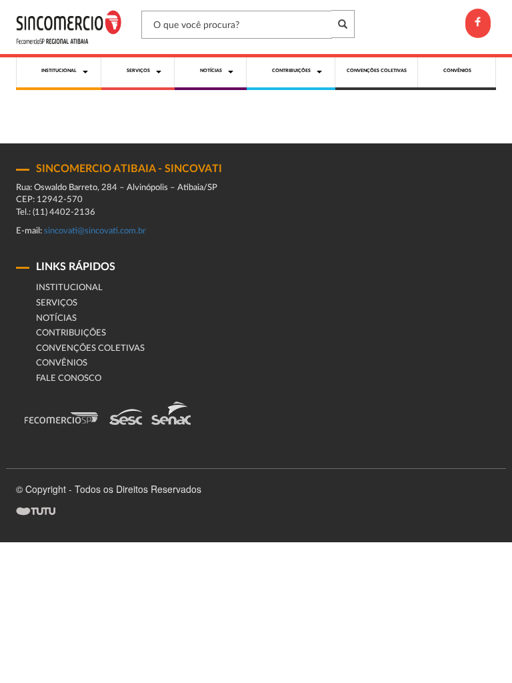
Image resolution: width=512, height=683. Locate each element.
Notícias (56, 318)
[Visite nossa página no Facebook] (478, 23)
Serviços (56, 303)
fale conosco (68, 378)
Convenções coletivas (90, 348)
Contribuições (71, 333)
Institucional (69, 287)
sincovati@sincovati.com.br (95, 231)
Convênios (61, 363)
